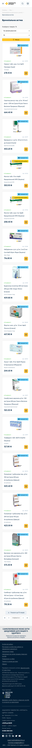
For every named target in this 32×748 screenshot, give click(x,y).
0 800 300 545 (7, 731)
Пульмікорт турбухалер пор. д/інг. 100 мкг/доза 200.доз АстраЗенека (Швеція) (16, 477)
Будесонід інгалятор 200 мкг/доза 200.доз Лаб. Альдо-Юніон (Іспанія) (16, 289)
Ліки (10, 10)
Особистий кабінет (7, 644)
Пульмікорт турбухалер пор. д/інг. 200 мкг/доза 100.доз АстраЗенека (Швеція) (16, 516)
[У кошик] (26, 73)
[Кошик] (28, 3)
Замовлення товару (8, 651)
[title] (22, 3)
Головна (4, 10)
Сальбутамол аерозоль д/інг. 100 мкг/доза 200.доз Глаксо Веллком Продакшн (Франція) (15, 401)
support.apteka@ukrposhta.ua (16, 740)
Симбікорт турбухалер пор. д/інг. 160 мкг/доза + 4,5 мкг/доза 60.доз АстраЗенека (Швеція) (15, 595)
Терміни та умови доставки (10, 661)
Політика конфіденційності (16, 742)
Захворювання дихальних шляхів (12, 12)
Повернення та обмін (8, 659)
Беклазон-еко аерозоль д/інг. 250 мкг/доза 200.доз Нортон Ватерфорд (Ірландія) (15, 556)
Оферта (4, 664)
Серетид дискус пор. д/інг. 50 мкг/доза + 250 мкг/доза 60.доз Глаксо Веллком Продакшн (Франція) (16, 103)
